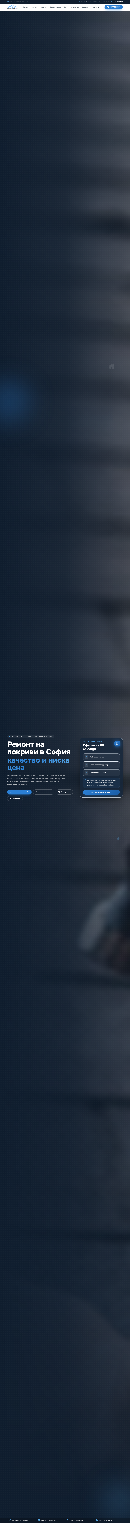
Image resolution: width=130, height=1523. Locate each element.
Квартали (43, 7)
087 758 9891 (118, 2)
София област (55, 7)
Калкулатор (74, 7)
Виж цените (65, 792)
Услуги (25, 7)
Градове (85, 7)
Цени (65, 7)
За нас (34, 7)
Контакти (95, 7)
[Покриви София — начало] (12, 7)
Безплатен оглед (42, 792)
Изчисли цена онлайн (20, 792)
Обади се (16, 798)
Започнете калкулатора (100, 792)
